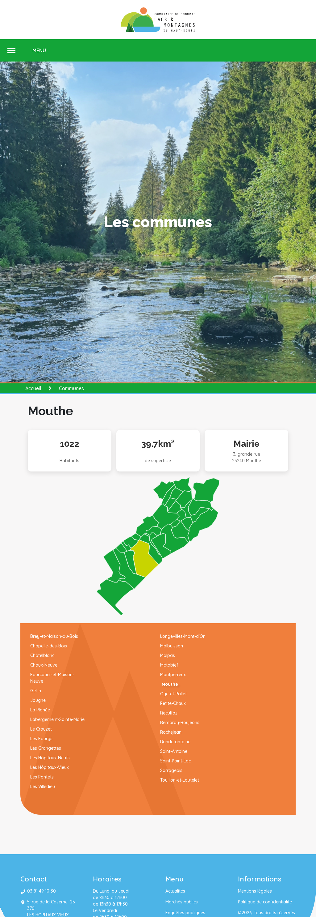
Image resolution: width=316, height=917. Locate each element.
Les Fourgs (41, 738)
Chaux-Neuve (43, 665)
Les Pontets (42, 777)
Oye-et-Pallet (173, 694)
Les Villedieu (42, 786)
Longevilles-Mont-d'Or (182, 636)
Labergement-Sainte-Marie (57, 719)
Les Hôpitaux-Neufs (50, 758)
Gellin (35, 690)
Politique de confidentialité (265, 902)
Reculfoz (168, 713)
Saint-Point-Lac (175, 761)
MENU (39, 50)
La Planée (40, 710)
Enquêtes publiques (185, 912)
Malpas (167, 655)
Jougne (38, 700)
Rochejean (170, 732)
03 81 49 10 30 (41, 891)
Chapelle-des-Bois (48, 646)
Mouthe (167, 684)
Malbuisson (171, 646)
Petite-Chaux (173, 703)
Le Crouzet (41, 729)
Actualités (175, 891)
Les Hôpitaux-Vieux (49, 767)
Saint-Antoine (173, 751)
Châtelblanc (42, 655)
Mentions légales (255, 891)
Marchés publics (181, 902)
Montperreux (173, 674)
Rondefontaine (178, 741)
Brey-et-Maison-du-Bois (54, 636)
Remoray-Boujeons (179, 722)
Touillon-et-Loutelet (179, 780)
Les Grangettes (45, 748)
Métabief (169, 665)
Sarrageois (171, 770)
